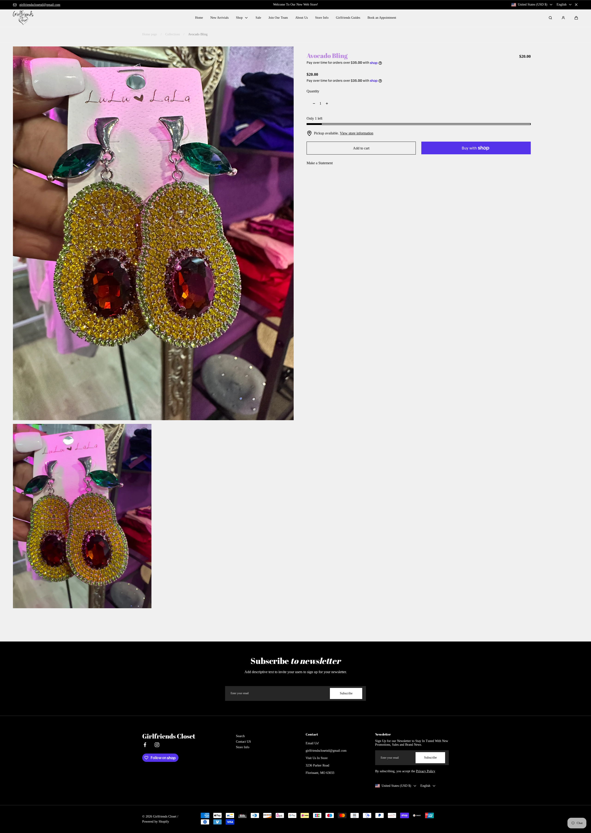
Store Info (242, 747)
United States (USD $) (532, 4)
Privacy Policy (425, 771)
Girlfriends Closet (164, 816)
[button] (576, 18)
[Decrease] (311, 103)
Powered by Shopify (155, 821)
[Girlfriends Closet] (23, 18)
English (562, 4)
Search (240, 736)
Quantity (313, 91)
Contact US (243, 741)
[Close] (576, 4)
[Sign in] (563, 18)
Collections (172, 34)
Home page (149, 34)
